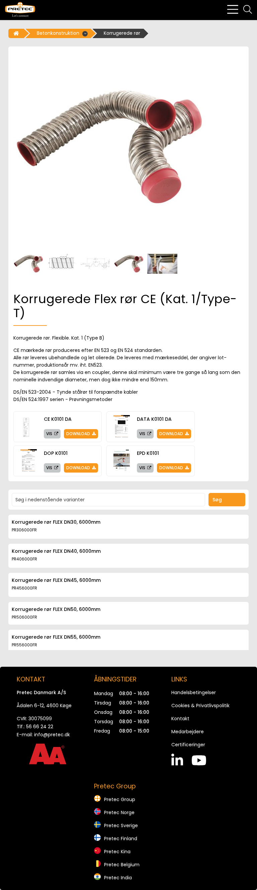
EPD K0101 (148, 453)
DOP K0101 (56, 453)
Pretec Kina (117, 851)
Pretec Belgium (122, 864)
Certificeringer (188, 744)
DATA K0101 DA (154, 419)
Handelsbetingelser (193, 692)
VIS (49, 433)
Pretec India (118, 877)
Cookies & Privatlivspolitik (200, 705)
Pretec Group (119, 799)
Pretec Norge (119, 812)
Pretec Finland (120, 838)
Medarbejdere (187, 731)
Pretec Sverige (121, 825)
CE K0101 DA (58, 419)
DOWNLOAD (78, 433)
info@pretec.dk (52, 734)
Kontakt (180, 718)
